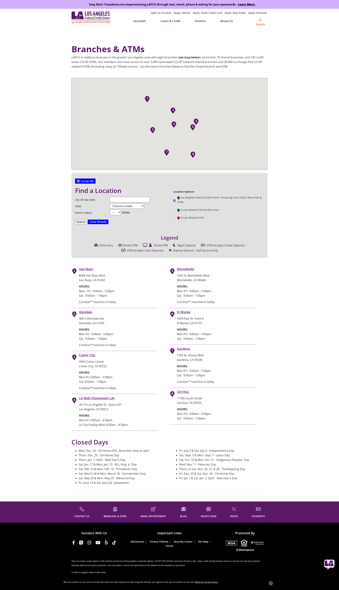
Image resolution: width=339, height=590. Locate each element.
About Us (226, 21)
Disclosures (137, 541)
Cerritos (183, 392)
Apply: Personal (257, 12)
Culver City (87, 355)
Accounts (139, 21)
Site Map (203, 541)
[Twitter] (81, 543)
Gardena (183, 349)
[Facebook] (73, 543)
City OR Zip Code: (85, 199)
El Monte (183, 312)
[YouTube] (98, 543)
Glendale (85, 312)
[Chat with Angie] (329, 564)
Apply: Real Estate (235, 12)
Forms (169, 545)
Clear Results (98, 221)
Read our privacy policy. (206, 581)
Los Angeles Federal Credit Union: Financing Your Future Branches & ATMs (219, 200)
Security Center (183, 541)
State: (78, 206)
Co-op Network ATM (192, 217)
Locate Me (87, 181)
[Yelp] (106, 543)
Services (200, 21)
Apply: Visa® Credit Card (207, 12)
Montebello (185, 269)
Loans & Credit (170, 21)
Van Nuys (86, 269)
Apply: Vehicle (182, 12)
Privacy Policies (159, 541)
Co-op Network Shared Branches (199, 209)
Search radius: (83, 212)
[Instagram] (89, 543)
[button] (147, 99)
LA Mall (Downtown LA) (97, 398)
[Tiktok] (114, 543)
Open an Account (161, 12)
